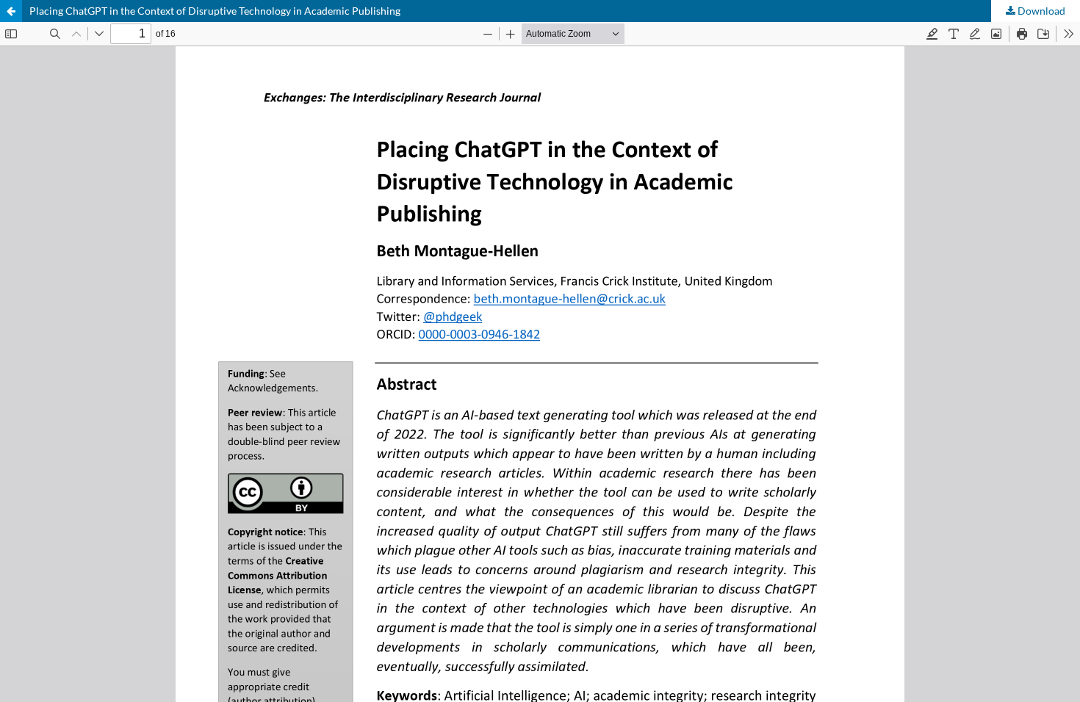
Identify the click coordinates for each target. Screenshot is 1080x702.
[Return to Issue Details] (11, 11)
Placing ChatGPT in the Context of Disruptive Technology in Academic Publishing (214, 10)
